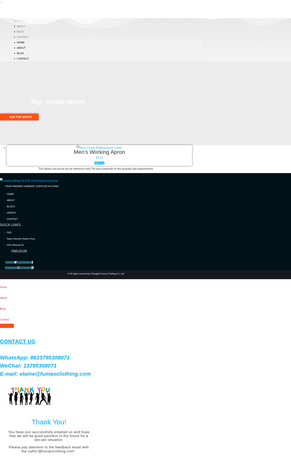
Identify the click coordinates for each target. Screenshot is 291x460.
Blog (20, 31)
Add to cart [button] (99, 163)
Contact (23, 37)
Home (21, 42)
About (21, 47)
